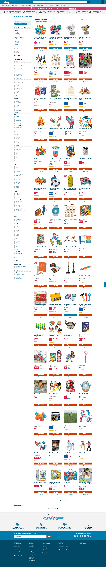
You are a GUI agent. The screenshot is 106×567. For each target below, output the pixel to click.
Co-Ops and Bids (17, 545)
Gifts (25, 23)
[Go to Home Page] (14, 16)
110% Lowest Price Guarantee (47, 549)
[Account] (99, 2)
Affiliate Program (45, 548)
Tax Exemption (31, 557)
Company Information (46, 543)
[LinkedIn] (78, 536)
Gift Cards (15, 549)
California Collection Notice (63, 546)
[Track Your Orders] (93, 2)
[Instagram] (91, 536)
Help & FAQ (31, 545)
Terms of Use (60, 545)
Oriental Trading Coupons (18, 551)
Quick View (41, 50)
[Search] (88, 2)
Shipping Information (32, 551)
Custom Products (83, 543)
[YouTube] (88, 536)
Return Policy (31, 549)
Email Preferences (32, 560)
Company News (44, 554)
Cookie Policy (60, 552)
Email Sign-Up (16, 552)
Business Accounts (17, 546)
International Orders (32, 554)
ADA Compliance (31, 558)
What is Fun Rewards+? (18, 555)
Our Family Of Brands (45, 552)
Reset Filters (29, 21)
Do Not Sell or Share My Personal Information (66, 549)
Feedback (105, 284)
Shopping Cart (31, 552)
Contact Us (31, 543)
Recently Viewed (18, 505)
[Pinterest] (81, 536)
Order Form (31, 548)
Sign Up (49, 536)
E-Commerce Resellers (62, 551)
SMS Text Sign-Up (17, 554)
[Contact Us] (95, 2)
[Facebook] (75, 536)
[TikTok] (85, 536)
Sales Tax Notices (32, 555)
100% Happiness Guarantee (46, 551)
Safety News (60, 548)
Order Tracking (31, 546)
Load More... (16, 44)
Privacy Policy (60, 543)
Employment (44, 546)
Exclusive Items (19, 23)
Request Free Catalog (17, 548)
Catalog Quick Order (17, 543)
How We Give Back (45, 545)
